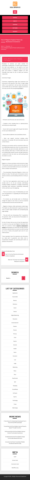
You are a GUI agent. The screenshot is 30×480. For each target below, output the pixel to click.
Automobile (15, 297)
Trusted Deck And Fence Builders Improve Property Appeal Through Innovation (15, 427)
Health (15, 21)
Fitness (15, 334)
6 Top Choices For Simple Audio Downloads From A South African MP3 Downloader (15, 421)
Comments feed (15, 464)
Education (15, 319)
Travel (15, 404)
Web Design (15, 408)
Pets (15, 374)
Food (15, 337)
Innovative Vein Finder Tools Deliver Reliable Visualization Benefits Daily (15, 442)
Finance (15, 330)
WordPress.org (15, 468)
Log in (15, 456)
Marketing (15, 367)
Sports (15, 397)
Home (15, 352)
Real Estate (15, 378)
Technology (15, 400)
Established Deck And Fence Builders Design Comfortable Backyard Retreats (15, 437)
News (15, 371)
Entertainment (15, 323)
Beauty (15, 300)
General (15, 17)
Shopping (15, 24)
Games (15, 341)
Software (15, 28)
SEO (15, 382)
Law (15, 360)
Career (15, 308)
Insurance (15, 356)
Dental (15, 311)
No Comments (7, 60)
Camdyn (6, 59)
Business (15, 31)
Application (15, 293)
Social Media (15, 389)
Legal (15, 363)
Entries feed (15, 460)
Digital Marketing (15, 315)
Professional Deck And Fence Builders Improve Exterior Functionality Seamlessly (15, 432)
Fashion (15, 326)
